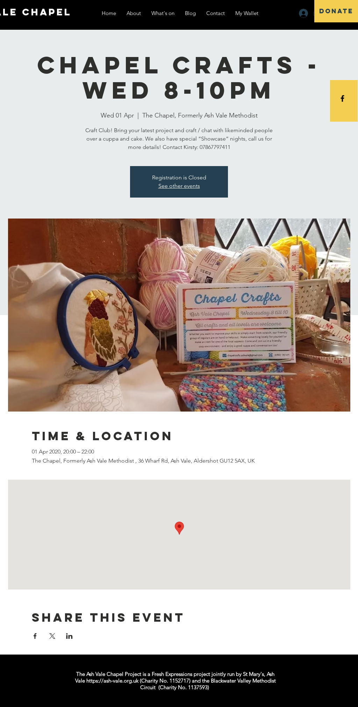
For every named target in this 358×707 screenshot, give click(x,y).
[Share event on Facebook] (35, 636)
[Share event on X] (52, 636)
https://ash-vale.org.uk (112, 680)
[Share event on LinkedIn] (69, 636)
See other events (179, 186)
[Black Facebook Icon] (342, 98)
